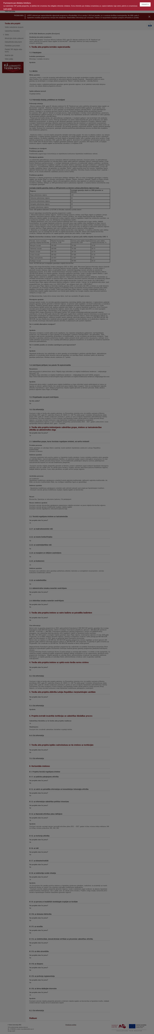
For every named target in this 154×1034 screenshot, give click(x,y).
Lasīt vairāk (7, 9)
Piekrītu (145, 4)
